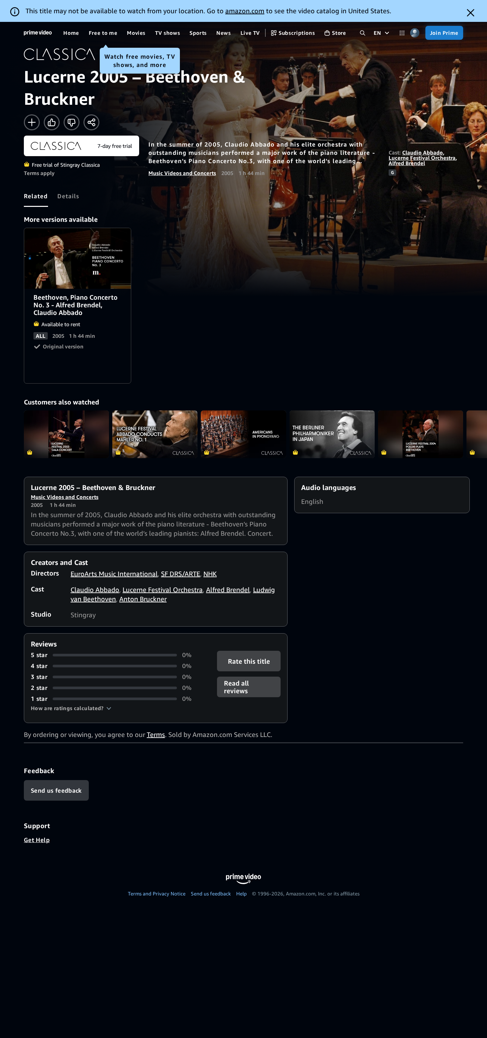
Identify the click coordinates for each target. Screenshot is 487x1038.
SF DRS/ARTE (180, 574)
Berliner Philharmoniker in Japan (332, 434)
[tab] (36, 196)
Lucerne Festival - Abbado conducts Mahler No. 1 (154, 434)
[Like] (52, 122)
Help (241, 893)
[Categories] (402, 33)
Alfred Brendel (407, 163)
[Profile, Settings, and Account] (414, 33)
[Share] (91, 122)
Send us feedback (211, 893)
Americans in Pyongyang (243, 434)
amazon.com (244, 11)
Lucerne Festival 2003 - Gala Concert (66, 434)
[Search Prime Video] (362, 33)
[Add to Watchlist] (32, 122)
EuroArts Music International (114, 574)
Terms (156, 734)
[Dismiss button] (470, 13)
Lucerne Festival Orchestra (422, 157)
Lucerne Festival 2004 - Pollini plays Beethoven (420, 434)
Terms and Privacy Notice (157, 893)
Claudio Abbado (422, 152)
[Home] (38, 32)
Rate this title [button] (249, 661)
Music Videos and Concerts (182, 173)
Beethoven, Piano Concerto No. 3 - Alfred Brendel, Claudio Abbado (78, 258)
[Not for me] (72, 122)
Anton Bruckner (143, 599)
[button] (71, 708)
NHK (210, 574)
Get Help (37, 839)
